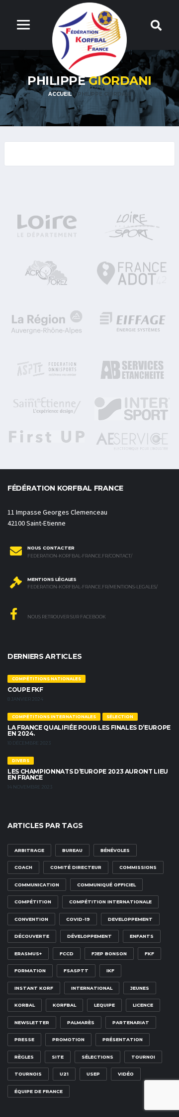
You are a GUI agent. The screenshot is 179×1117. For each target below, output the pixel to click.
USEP (93, 1074)
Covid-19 (78, 919)
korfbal (64, 1005)
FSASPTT (76, 970)
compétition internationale (110, 901)
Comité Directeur (75, 867)
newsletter (31, 1022)
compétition (32, 901)
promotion (68, 1039)
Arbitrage (29, 850)
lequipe (104, 1005)
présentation (122, 1039)
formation (30, 970)
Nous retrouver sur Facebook (66, 616)
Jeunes (139, 988)
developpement (130, 919)
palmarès (80, 1022)
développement (89, 936)
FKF (149, 953)
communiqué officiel (106, 884)
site (58, 1057)
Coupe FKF (25, 689)
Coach (23, 867)
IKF (110, 970)
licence (143, 1005)
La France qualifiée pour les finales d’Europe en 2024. (89, 730)
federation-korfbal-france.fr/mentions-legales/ (92, 586)
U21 (64, 1074)
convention (31, 919)
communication (36, 884)
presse (24, 1039)
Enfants (142, 936)
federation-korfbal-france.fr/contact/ (79, 556)
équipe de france (38, 1091)
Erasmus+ (28, 953)
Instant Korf (33, 988)
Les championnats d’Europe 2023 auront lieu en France (87, 774)
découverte (31, 936)
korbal (24, 1005)
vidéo (126, 1074)
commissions (138, 867)
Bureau (72, 850)
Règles (24, 1057)
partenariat (130, 1022)
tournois (28, 1074)
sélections (97, 1057)
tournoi (143, 1057)
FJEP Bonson (109, 953)
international (91, 988)
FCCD (67, 953)
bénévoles (115, 850)
